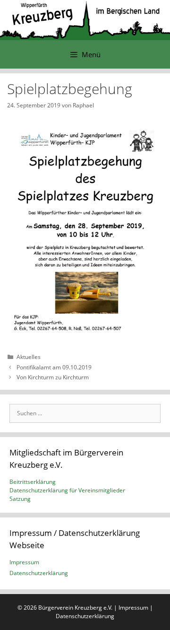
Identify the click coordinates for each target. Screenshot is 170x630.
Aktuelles (29, 357)
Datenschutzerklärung (38, 573)
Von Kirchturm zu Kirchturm (53, 377)
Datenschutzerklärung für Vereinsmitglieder (67, 490)
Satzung (20, 499)
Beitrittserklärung (32, 482)
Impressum (24, 562)
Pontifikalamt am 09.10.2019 (54, 367)
